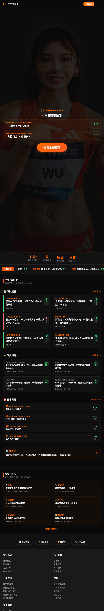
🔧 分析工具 (80, 542)
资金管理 (57, 564)
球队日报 (57, 595)
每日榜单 (57, 591)
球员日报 (57, 598)
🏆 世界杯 (61, 542)
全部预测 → (96, 399)
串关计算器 (8, 598)
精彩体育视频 (59, 584)
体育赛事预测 (59, 588)
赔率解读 (7, 564)
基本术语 (7, 571)
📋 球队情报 (24, 542)
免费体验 (88, 4)
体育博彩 (7, 561)
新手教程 (57, 561)
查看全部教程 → (52, 529)
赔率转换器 (8, 584)
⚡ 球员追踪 (43, 542)
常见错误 (57, 571)
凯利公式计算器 (10, 591)
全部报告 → (96, 291)
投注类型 (7, 568)
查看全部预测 (52, 147)
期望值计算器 (9, 588)
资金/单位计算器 (10, 595)
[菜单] (99, 4)
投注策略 (57, 568)
